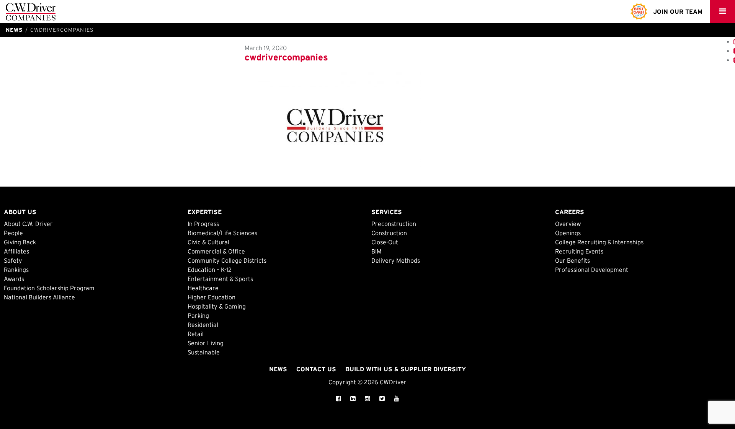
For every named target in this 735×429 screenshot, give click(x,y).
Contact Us (316, 369)
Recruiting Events (579, 251)
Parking (198, 315)
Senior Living (206, 343)
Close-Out (384, 242)
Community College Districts (227, 260)
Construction (389, 232)
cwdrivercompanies (286, 57)
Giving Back (20, 242)
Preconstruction (393, 223)
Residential (203, 324)
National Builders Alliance (39, 297)
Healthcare (203, 287)
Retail (196, 333)
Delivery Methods (395, 260)
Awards (14, 278)
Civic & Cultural (208, 242)
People (13, 232)
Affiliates (16, 251)
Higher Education (211, 297)
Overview (568, 223)
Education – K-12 (210, 269)
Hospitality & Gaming (217, 306)
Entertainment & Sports (220, 278)
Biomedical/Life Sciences (222, 232)
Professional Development (591, 269)
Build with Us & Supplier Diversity (405, 369)
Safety (13, 260)
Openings (568, 232)
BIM (376, 251)
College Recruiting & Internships (599, 242)
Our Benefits (572, 260)
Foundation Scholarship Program (49, 287)
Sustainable (204, 352)
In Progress (203, 223)
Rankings (16, 269)
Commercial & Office (216, 251)
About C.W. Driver (28, 223)
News (278, 369)
